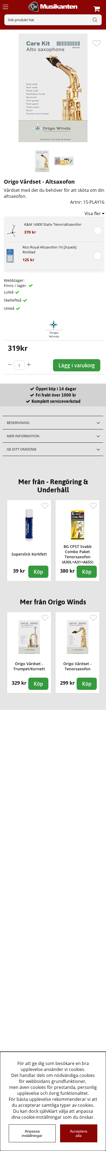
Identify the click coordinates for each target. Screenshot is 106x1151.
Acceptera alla (78, 1133)
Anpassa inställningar (32, 1133)
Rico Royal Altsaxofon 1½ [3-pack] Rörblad (49, 249)
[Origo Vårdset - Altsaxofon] (42, 161)
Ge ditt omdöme (21, 449)
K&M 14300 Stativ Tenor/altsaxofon (52, 224)
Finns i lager (15, 285)
